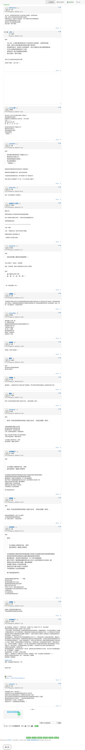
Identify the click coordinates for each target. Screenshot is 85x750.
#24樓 (59, 143)
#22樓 (59, 31)
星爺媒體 (61, 2)
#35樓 (59, 451)
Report (57, 28)
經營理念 (40, 737)
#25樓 (59, 187)
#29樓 (59, 312)
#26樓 (59, 203)
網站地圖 (56, 737)
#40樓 (59, 683)
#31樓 (59, 358)
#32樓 (59, 377)
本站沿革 (34, 737)
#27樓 (59, 245)
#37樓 (59, 526)
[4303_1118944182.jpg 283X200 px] (15, 678)
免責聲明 (45, 737)
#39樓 (59, 619)
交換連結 (51, 737)
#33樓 (59, 393)
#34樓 (59, 409)
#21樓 (59, 7)
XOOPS (9, 740)
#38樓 (59, 601)
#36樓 (59, 497)
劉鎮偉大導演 (8, 660)
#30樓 (59, 342)
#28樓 (59, 293)
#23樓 (59, 107)
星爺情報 (50, 2)
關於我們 (29, 737)
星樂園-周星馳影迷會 (33, 740)
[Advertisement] (33, 88)
